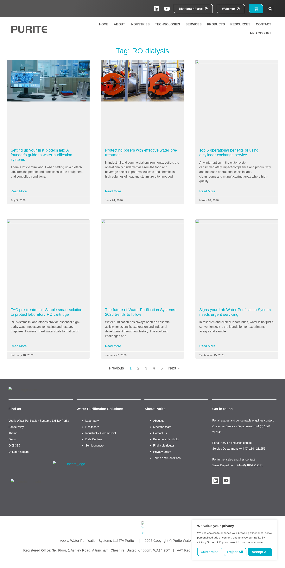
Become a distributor (166, 439)
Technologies (167, 24)
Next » (174, 368)
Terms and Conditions (167, 458)
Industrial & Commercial (100, 433)
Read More (19, 191)
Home (103, 24)
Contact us (160, 433)
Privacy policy (162, 451)
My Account (260, 33)
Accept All (260, 552)
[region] (234, 539)
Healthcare (92, 426)
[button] (270, 8)
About (119, 24)
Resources (240, 24)
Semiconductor (94, 445)
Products (216, 24)
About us (158, 420)
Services (194, 24)
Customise (209, 552)
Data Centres (93, 439)
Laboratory (92, 420)
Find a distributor (163, 445)
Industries (140, 24)
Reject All (235, 552)
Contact (263, 24)
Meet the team (162, 426)
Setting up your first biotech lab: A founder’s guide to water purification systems (41, 155)
